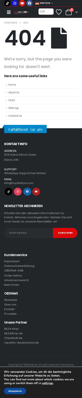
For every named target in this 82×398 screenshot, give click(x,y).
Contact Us (15, 116)
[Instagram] (15, 3)
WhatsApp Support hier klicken (25, 173)
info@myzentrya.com (18, 183)
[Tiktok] (7, 3)
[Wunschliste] (59, 12)
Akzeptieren (15, 391)
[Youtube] (22, 3)
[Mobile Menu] (8, 12)
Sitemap (13, 108)
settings (47, 383)
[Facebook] (29, 3)
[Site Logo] (21, 13)
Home (12, 84)
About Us (13, 92)
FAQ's (11, 100)
